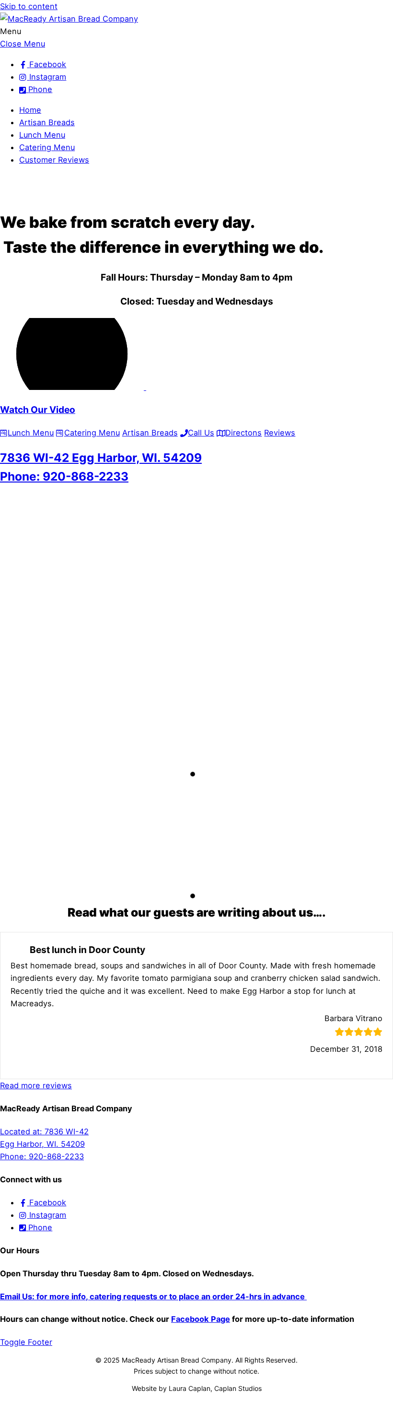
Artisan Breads (47, 122)
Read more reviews (36, 1085)
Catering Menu (47, 147)
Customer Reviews (54, 160)
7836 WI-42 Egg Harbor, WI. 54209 (101, 457)
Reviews (279, 432)
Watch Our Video (37, 409)
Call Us (201, 432)
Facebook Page (200, 1319)
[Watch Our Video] (76, 387)
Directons (243, 432)
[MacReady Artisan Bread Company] (69, 19)
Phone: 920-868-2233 (64, 476)
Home (30, 110)
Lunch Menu (42, 135)
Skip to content (29, 6)
